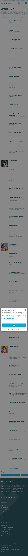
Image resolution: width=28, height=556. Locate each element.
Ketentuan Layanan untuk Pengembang (10, 549)
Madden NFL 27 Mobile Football (20, 0)
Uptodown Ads (4, 531)
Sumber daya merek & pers (7, 514)
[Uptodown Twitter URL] (7, 498)
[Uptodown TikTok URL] (4, 498)
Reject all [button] (14, 322)
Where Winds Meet (5, 0)
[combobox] (25, 310)
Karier (2, 518)
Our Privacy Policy (19, 316)
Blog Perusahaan (4, 516)
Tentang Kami (4, 505)
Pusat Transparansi (5, 511)
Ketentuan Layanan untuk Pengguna (9, 543)
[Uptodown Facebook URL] (14, 498)
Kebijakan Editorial (5, 509)
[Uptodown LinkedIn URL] (12, 498)
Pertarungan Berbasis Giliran (7, 475)
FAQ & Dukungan (4, 535)
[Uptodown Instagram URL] (9, 498)
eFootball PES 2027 (12, 0)
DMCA (2, 551)
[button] (14, 318)
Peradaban (17, 475)
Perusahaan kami (4, 507)
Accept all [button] (13, 325)
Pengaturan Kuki (4, 547)
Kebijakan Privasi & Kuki (6, 545)
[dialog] (14, 319)
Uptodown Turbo (6, 533)
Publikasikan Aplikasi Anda (7, 527)
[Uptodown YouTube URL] (2, 498)
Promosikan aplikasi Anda (6, 529)
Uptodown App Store (6, 525)
